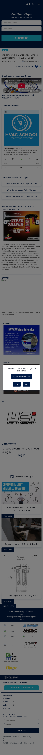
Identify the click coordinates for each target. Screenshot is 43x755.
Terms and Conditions (21, 376)
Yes (17, 384)
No (26, 384)
